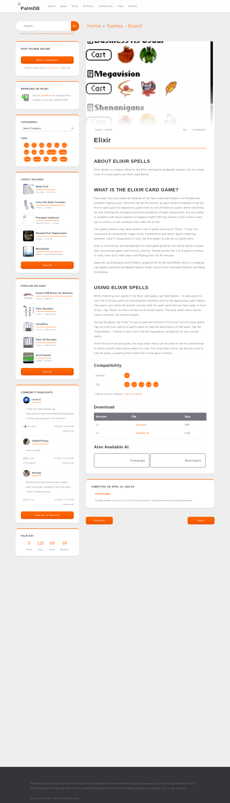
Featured (51, 152)
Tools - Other (43, 208)
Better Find (42, 186)
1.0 (26, 145)
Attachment (29, 463)
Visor (54, 159)
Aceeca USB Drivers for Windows (54, 293)
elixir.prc (141, 424)
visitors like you (53, 68)
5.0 (149, 384)
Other (27, 159)
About (52, 6)
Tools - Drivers (44, 299)
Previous (99, 520)
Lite (77, 798)
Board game (193, 460)
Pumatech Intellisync (47, 217)
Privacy (34, 798)
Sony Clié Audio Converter (50, 202)
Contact (46, 798)
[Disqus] (150, 577)
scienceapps (102, 493)
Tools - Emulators (46, 314)
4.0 (141, 384)
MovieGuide (42, 249)
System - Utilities (45, 192)
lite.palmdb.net (45, 95)
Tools (75, 6)
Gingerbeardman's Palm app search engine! (55, 33)
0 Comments (199, 130)
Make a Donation (47, 60)
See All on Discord (47, 515)
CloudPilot (42, 324)
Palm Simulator (44, 308)
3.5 (134, 384)
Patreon (67, 798)
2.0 (34, 145)
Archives (88, 6)
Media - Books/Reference (49, 254)
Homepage (137, 460)
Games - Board (104, 130)
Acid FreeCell (43, 355)
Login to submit (132, 394)
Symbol (37, 159)
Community (106, 6)
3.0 (127, 384)
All (127, 375)
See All (47, 265)
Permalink (68, 431)
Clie (41, 152)
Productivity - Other (47, 223)
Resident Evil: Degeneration (51, 233)
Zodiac (64, 159)
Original (62, 152)
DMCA (57, 798)
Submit (132, 6)
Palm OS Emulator (46, 339)
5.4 (156, 384)
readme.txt (142, 433)
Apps (63, 6)
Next (201, 520)
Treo (46, 159)
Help (120, 6)
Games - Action (44, 239)
